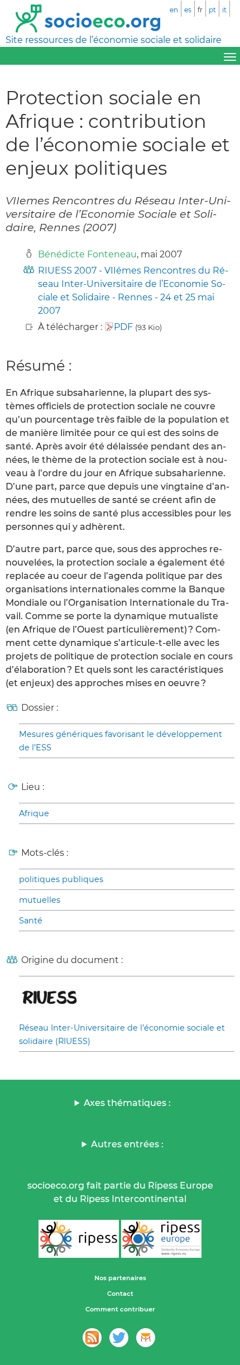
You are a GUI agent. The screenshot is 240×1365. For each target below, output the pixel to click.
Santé (30, 921)
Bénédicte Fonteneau (87, 254)
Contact (120, 1293)
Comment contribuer (120, 1309)
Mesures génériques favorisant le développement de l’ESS (120, 741)
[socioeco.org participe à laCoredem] (145, 1337)
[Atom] (92, 1337)
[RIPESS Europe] (161, 1239)
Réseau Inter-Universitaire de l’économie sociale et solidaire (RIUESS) (122, 1034)
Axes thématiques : (127, 1103)
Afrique (34, 813)
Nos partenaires (120, 1278)
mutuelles (39, 900)
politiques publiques (61, 879)
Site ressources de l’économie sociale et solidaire (114, 40)
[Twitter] (118, 1337)
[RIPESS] (79, 1239)
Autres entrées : (127, 1144)
